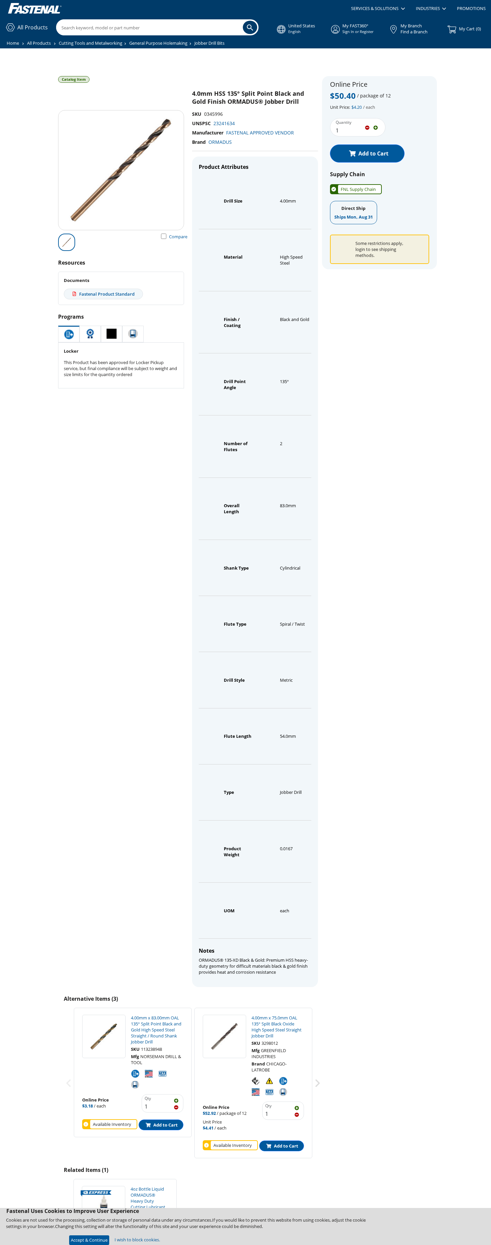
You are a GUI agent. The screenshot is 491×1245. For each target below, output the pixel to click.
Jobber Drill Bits (209, 43)
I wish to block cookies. (137, 1240)
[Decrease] (367, 127)
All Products (39, 43)
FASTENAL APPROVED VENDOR (260, 132)
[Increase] (375, 127)
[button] (378, 8)
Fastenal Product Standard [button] (107, 294)
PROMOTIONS (471, 8)
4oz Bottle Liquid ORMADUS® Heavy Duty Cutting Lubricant (148, 1198)
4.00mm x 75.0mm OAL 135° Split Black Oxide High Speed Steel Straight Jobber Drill (277, 1027)
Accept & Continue (89, 1240)
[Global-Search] (250, 27)
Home (13, 43)
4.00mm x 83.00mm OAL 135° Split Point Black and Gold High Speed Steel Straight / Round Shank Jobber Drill (156, 1030)
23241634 (224, 123)
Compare (178, 237)
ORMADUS (220, 142)
